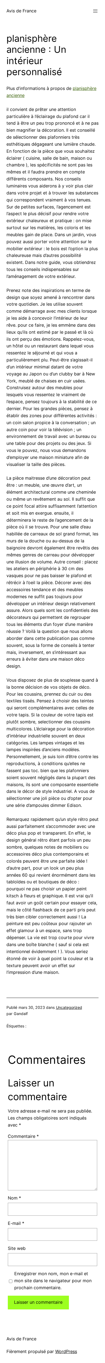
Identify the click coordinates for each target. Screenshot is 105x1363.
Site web (17, 1248)
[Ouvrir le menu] (95, 11)
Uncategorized (69, 1007)
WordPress (66, 1351)
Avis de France (21, 10)
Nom (14, 1198)
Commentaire (23, 1136)
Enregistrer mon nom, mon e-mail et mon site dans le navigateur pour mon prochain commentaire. (53, 1280)
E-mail (16, 1223)
